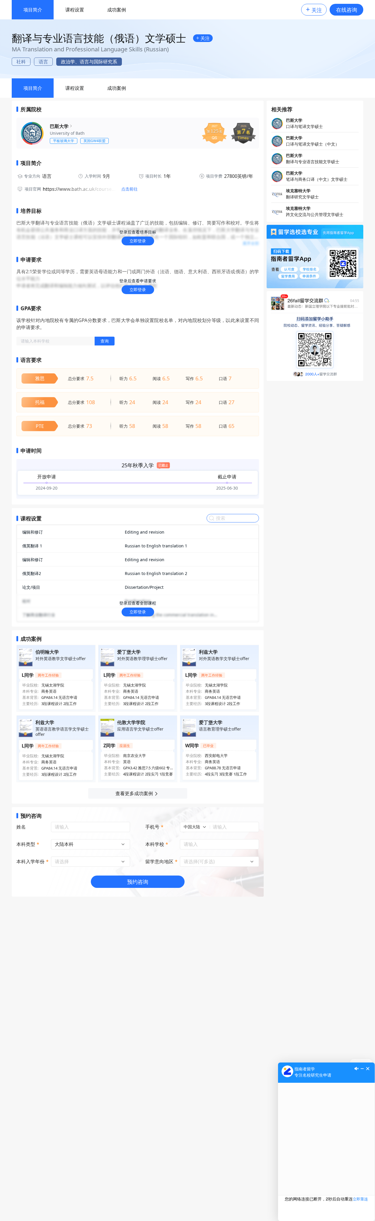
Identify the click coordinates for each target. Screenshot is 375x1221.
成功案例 (116, 9)
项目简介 (32, 9)
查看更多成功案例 (134, 793)
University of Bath (67, 133)
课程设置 (74, 9)
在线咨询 (346, 9)
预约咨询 (137, 881)
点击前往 (129, 189)
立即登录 (137, 241)
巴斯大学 (59, 126)
